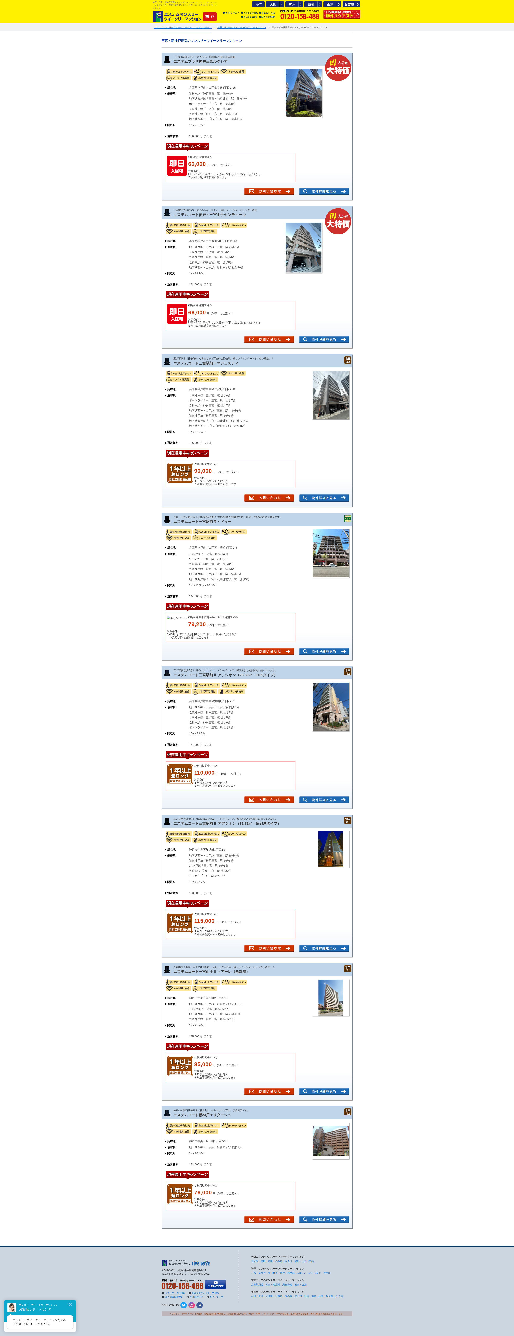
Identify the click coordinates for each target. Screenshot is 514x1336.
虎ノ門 (298, 1296)
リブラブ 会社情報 (175, 1293)
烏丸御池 (287, 1284)
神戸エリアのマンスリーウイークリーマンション (241, 27)
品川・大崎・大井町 (262, 1296)
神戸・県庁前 (287, 1273)
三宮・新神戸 (258, 1273)
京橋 (311, 1261)
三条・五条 (301, 1284)
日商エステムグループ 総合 (205, 1293)
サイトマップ (216, 1297)
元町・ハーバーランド (309, 1273)
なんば (288, 1261)
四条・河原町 (273, 1284)
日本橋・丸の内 (283, 1296)
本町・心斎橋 (275, 1261)
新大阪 (254, 1261)
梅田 (263, 1261)
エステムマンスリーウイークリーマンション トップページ (183, 27)
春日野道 (273, 1273)
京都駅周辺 (257, 1284)
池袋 (313, 1296)
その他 (339, 1296)
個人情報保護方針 (174, 1297)
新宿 (306, 1296)
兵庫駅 (327, 1273)
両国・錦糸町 (326, 1296)
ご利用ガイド (196, 1297)
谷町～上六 (301, 1261)
